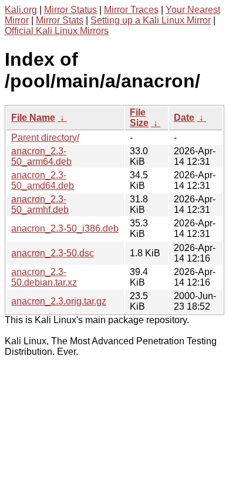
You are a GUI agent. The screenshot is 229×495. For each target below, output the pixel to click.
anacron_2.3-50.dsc (52, 253)
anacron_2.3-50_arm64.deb (41, 156)
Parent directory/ (45, 138)
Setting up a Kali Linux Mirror (150, 20)
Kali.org (21, 10)
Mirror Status (70, 10)
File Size (139, 117)
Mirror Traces (131, 10)
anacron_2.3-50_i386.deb (65, 228)
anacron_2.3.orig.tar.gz (58, 301)
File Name (33, 118)
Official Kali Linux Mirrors (57, 31)
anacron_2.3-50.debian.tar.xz (44, 277)
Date (184, 118)
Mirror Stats (59, 20)
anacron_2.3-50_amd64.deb (42, 180)
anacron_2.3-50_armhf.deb (40, 204)
